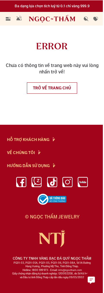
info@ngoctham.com (70, 270)
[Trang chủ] (53, 18)
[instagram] (67, 183)
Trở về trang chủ (52, 88)
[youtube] (83, 183)
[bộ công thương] (52, 199)
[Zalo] (36, 183)
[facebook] (21, 183)
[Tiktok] (52, 183)
